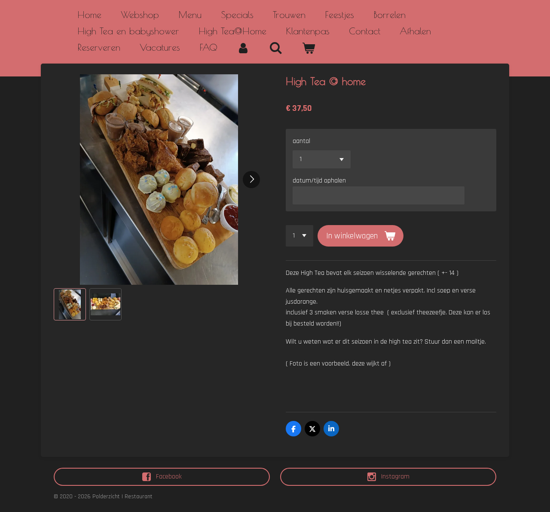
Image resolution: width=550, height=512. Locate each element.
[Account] (243, 48)
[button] (70, 304)
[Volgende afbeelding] (251, 179)
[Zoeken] (276, 48)
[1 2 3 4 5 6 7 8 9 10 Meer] (299, 236)
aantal (301, 141)
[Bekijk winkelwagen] (308, 48)
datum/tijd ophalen (319, 180)
